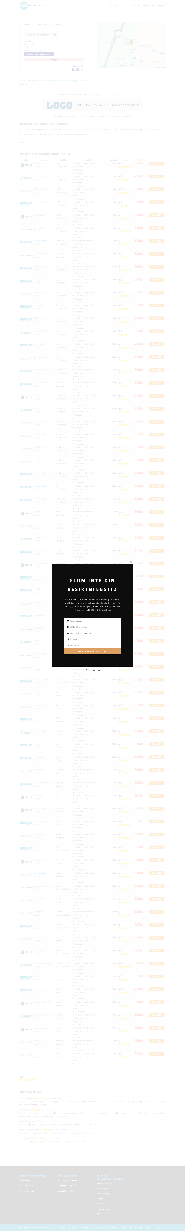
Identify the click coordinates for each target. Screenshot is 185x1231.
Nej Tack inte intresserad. (92, 670)
